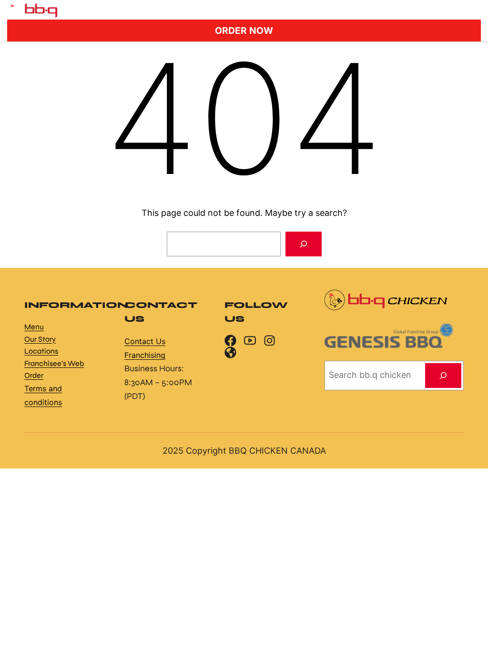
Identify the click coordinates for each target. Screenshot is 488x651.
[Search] (303, 244)
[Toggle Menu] (471, 10)
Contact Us (144, 341)
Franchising (144, 355)
